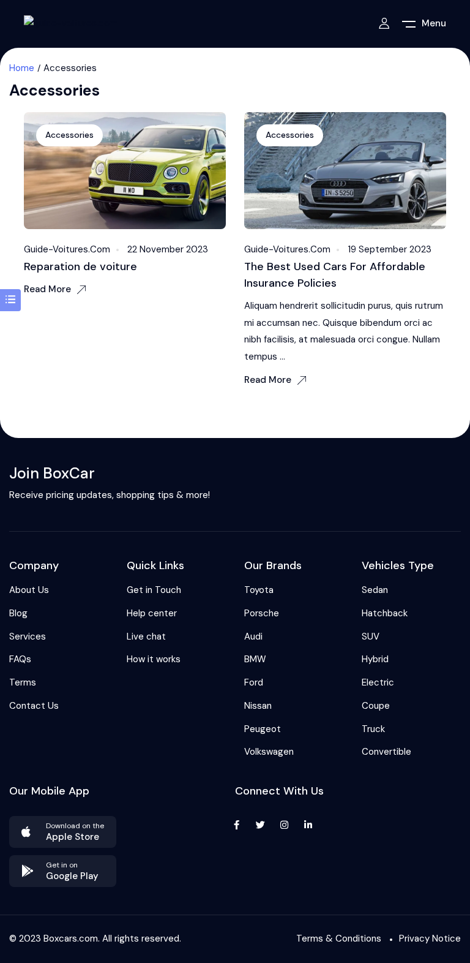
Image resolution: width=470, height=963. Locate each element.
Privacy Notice (430, 938)
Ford (253, 682)
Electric (378, 682)
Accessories (69, 134)
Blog (18, 613)
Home (21, 68)
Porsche (261, 613)
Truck (373, 729)
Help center (152, 613)
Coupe (376, 706)
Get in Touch (154, 590)
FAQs (20, 659)
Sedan (375, 590)
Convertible (386, 752)
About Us (29, 590)
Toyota (259, 590)
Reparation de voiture (80, 266)
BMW (255, 659)
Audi (253, 636)
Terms (22, 682)
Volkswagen (269, 752)
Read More (47, 289)
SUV (370, 636)
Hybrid (375, 659)
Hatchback (385, 613)
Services (27, 636)
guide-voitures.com (67, 249)
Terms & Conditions (338, 938)
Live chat (146, 636)
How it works (154, 659)
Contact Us (34, 706)
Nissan (258, 706)
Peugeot (262, 729)
